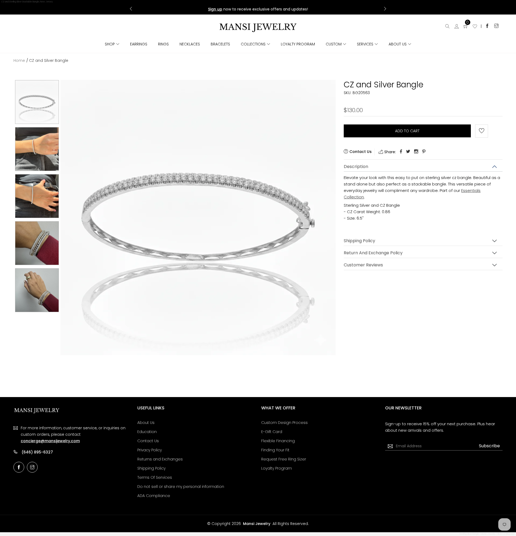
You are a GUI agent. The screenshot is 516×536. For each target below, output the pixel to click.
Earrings (138, 44)
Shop (110, 44)
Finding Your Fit (275, 450)
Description (356, 166)
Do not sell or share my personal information (180, 486)
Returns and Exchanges (160, 459)
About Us (398, 44)
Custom (334, 44)
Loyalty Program (298, 44)
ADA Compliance (153, 496)
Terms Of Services (154, 477)
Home (19, 60)
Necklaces (190, 44)
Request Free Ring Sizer (283, 459)
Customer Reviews (363, 265)
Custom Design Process (284, 422)
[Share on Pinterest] (423, 152)
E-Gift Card (271, 432)
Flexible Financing (278, 441)
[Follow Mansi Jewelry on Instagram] (496, 26)
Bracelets (220, 44)
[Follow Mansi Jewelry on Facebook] (487, 26)
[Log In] (456, 27)
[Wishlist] (475, 27)
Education (147, 432)
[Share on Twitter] (408, 152)
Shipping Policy (359, 241)
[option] (36, 102)
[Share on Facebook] (401, 152)
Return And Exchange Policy (373, 253)
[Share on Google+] (416, 152)
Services (365, 44)
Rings (163, 44)
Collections (253, 44)
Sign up (215, 9)
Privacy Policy (149, 450)
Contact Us (148, 441)
